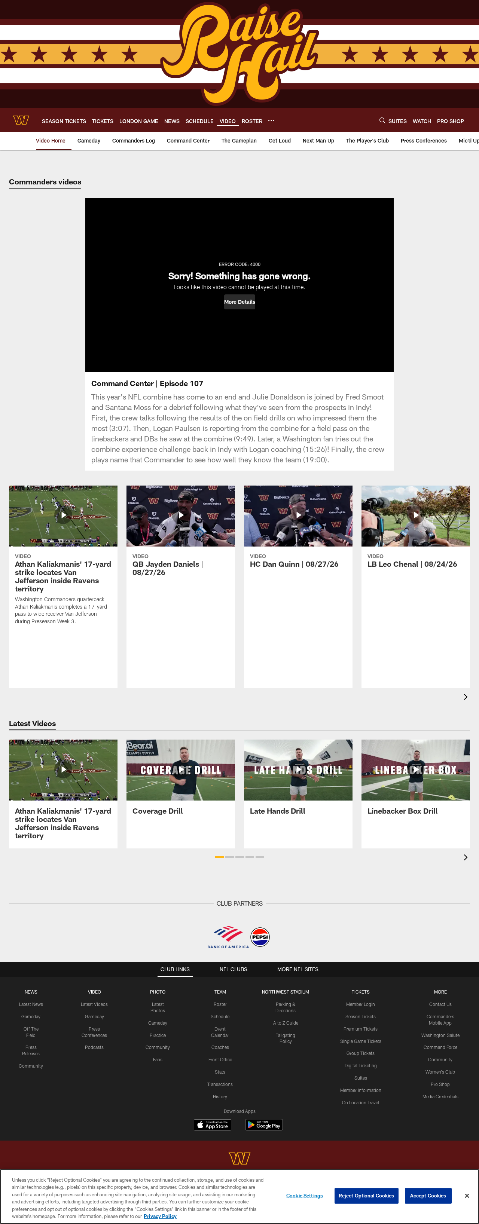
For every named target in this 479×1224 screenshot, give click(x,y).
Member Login (360, 1004)
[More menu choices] (271, 120)
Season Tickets (360, 1016)
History (220, 1096)
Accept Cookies (428, 1196)
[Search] (382, 120)
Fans (157, 1059)
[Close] (467, 1196)
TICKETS (361, 991)
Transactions (220, 1084)
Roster (220, 1004)
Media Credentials (440, 1096)
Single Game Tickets (360, 1041)
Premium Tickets (361, 1028)
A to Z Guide (285, 1022)
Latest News (31, 1004)
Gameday (30, 1016)
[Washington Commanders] (239, 1159)
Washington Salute (440, 1035)
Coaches (220, 1047)
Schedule (220, 1016)
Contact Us (440, 1004)
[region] (239, 1196)
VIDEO (94, 991)
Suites (360, 1077)
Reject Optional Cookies (366, 1196)
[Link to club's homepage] (21, 120)
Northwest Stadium (285, 991)
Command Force (440, 1047)
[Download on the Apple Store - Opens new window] (212, 1125)
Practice (158, 1035)
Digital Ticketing (361, 1065)
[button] (239, 301)
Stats (220, 1071)
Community (31, 1065)
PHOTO (157, 991)
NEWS (31, 991)
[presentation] (467, 698)
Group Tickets (361, 1053)
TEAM (220, 991)
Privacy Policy (160, 1216)
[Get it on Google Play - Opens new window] (264, 1128)
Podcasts (94, 1047)
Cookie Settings (304, 1196)
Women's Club (440, 1071)
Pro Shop (440, 1084)
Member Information (360, 1090)
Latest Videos (94, 1004)
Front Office (220, 1059)
